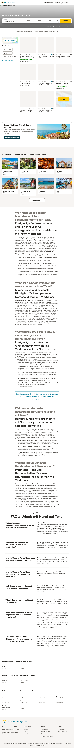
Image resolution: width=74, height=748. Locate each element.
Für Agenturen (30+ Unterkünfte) (62, 732)
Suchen (65, 20)
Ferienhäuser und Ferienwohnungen (46, 26)
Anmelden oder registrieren (12, 137)
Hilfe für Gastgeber (45, 731)
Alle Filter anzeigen (7, 60)
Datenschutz (59, 743)
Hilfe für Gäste (44, 729)
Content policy (67, 743)
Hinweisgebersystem (40, 745)
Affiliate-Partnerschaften (47, 736)
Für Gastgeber (61, 729)
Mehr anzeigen (36, 200)
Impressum (49, 743)
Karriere (26, 729)
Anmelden (57, 2)
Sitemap (31, 745)
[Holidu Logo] (8, 2)
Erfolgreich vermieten (48, 2)
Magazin (26, 733)
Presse (42, 733)
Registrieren (65, 2)
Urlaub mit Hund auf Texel (65, 26)
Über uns (26, 731)
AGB (54, 743)
